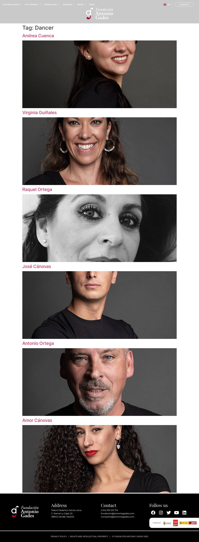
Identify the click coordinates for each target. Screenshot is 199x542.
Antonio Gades (11, 4)
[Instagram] (161, 513)
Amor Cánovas (37, 420)
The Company (31, 4)
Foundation (50, 4)
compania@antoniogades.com (117, 516)
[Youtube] (176, 513)
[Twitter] (169, 513)
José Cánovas (36, 266)
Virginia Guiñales (39, 112)
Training (67, 4)
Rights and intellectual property (89, 536)
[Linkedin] (184, 513)
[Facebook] (153, 513)
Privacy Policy (59, 536)
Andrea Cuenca (38, 35)
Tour (91, 4)
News (80, 4)
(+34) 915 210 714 (109, 510)
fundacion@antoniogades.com (117, 513)
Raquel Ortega (37, 189)
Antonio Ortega (38, 343)
